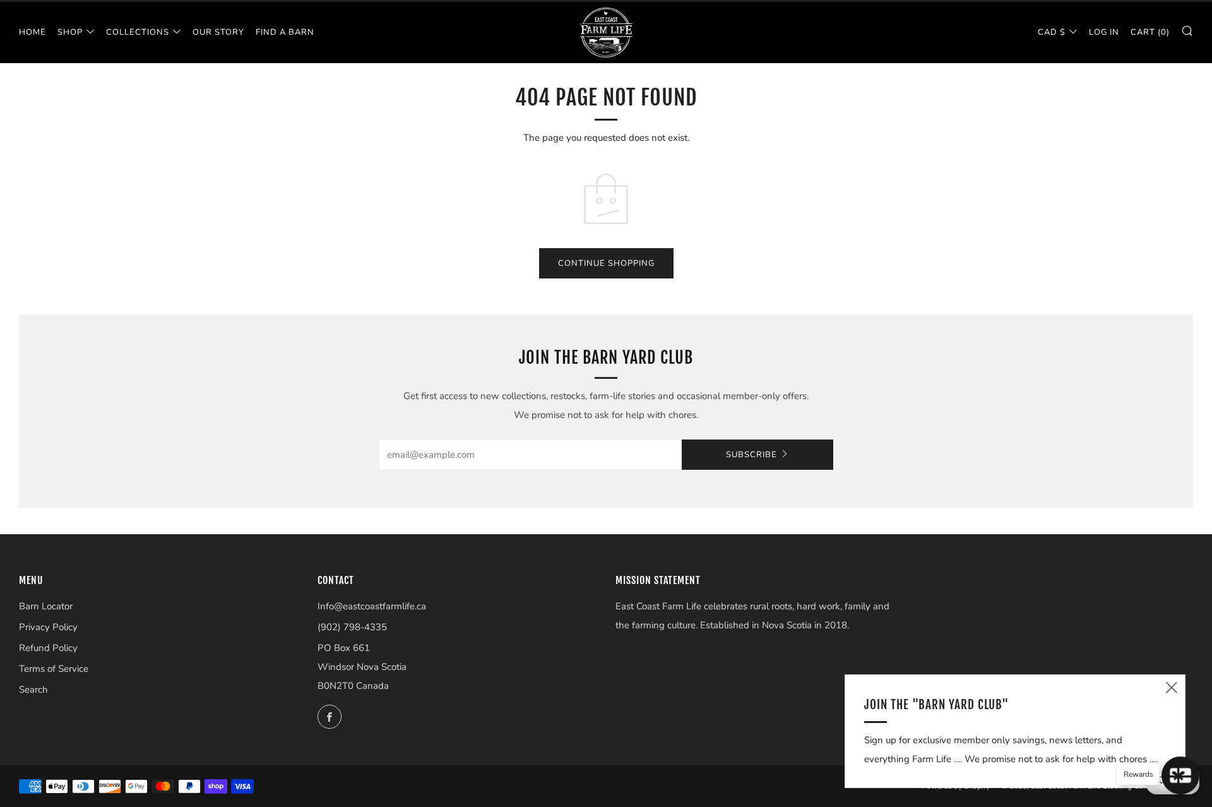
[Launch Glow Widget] (1180, 775)
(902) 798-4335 (352, 627)
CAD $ (1052, 32)
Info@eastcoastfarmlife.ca (372, 606)
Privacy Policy (48, 627)
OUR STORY (218, 32)
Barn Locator (46, 606)
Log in (1104, 32)
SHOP (70, 32)
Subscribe (751, 454)
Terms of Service (53, 668)
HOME (32, 32)
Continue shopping (606, 263)
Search (33, 689)
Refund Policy (48, 648)
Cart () (1150, 32)
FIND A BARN (285, 32)
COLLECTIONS (137, 32)
